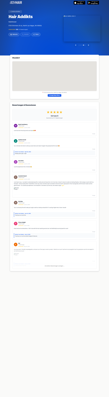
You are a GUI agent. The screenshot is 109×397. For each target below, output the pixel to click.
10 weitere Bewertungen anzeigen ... (54, 266)
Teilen (37, 34)
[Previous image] (75, 45)
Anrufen (26, 34)
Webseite (15, 34)
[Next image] (88, 45)
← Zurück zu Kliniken (15, 11)
